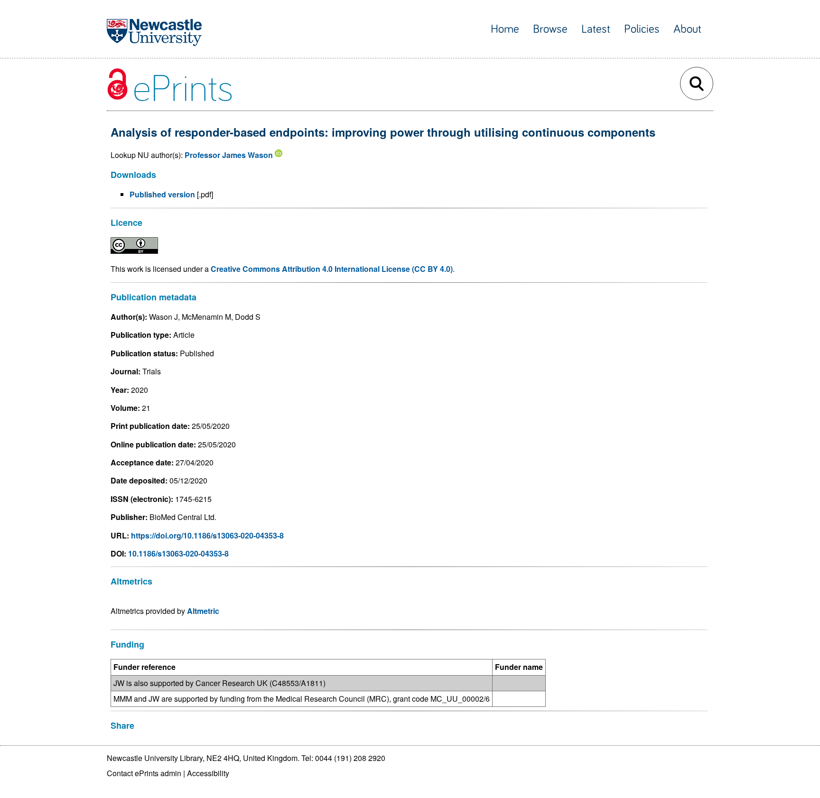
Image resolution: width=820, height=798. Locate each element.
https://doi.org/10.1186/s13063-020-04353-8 (207, 535)
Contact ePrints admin (144, 773)
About (687, 29)
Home (505, 29)
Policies (642, 29)
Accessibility (208, 773)
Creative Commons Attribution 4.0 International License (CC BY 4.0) (332, 268)
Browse (550, 29)
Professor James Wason (229, 154)
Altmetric (203, 610)
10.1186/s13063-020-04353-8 (178, 553)
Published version (162, 194)
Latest (595, 29)
